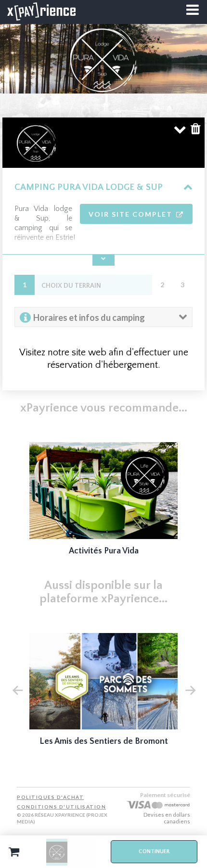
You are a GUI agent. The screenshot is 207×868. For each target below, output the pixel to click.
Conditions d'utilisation (61, 806)
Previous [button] (17, 689)
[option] (103, 505)
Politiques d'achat (50, 797)
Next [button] (190, 689)
